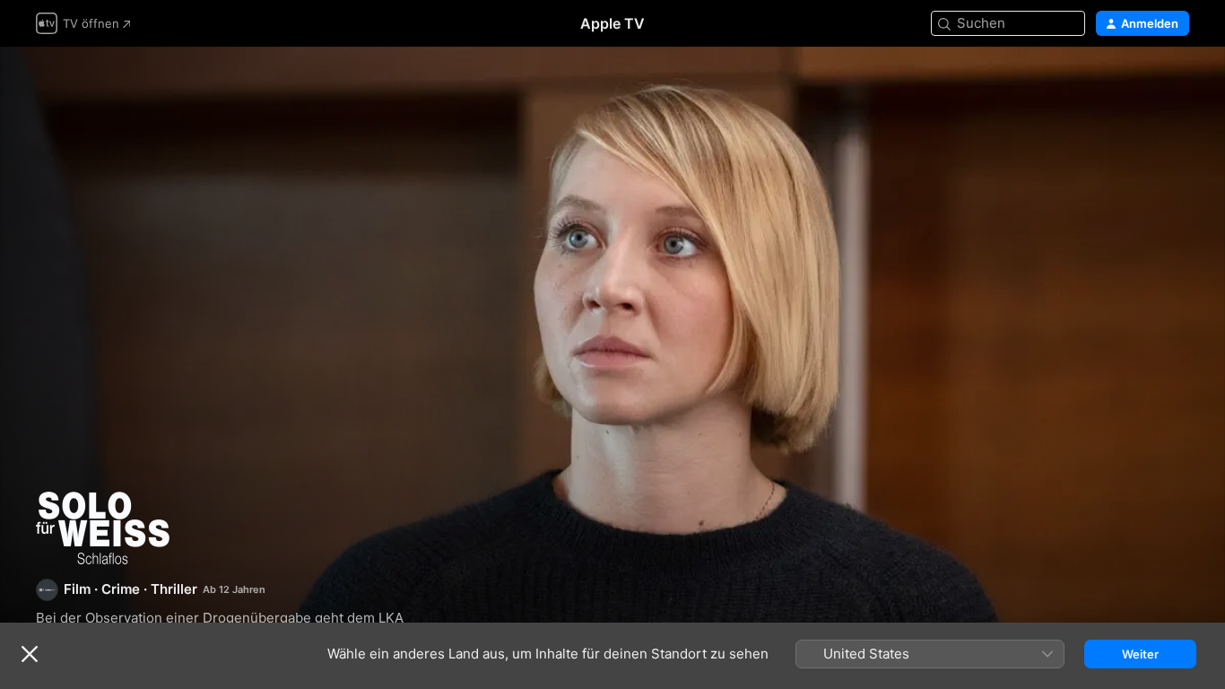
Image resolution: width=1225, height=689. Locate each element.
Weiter (1140, 654)
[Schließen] (30, 654)
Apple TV (612, 23)
